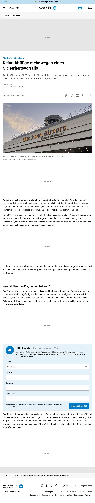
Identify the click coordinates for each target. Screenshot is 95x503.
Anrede (8, 362)
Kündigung (59, 495)
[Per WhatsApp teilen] (83, 95)
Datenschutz (75, 492)
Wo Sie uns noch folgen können (79, 486)
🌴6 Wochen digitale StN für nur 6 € (48, 2)
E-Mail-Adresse (11, 394)
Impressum (78, 495)
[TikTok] (51, 485)
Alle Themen (17, 15)
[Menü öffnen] (4, 8)
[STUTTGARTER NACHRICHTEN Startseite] (47, 8)
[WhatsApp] (47, 485)
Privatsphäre (50, 492)
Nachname (9, 383)
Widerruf (88, 495)
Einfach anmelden (79, 406)
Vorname (9, 372)
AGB (66, 492)
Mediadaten (87, 492)
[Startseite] (7, 475)
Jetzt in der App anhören (15, 95)
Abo (80, 8)
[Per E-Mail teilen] (77, 95)
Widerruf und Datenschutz (14, 407)
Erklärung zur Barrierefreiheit (41, 495)
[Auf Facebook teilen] (72, 95)
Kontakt (69, 495)
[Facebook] (56, 485)
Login (90, 8)
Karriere (60, 492)
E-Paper (11, 8)
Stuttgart (7, 15)
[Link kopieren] (66, 95)
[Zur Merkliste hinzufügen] (90, 95)
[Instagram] (42, 485)
